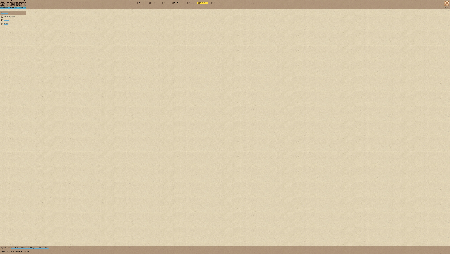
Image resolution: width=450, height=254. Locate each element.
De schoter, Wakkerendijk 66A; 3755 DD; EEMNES (30, 248)
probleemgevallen (9, 16)
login (446, 7)
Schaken (4, 13)
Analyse (6, 20)
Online (6, 24)
